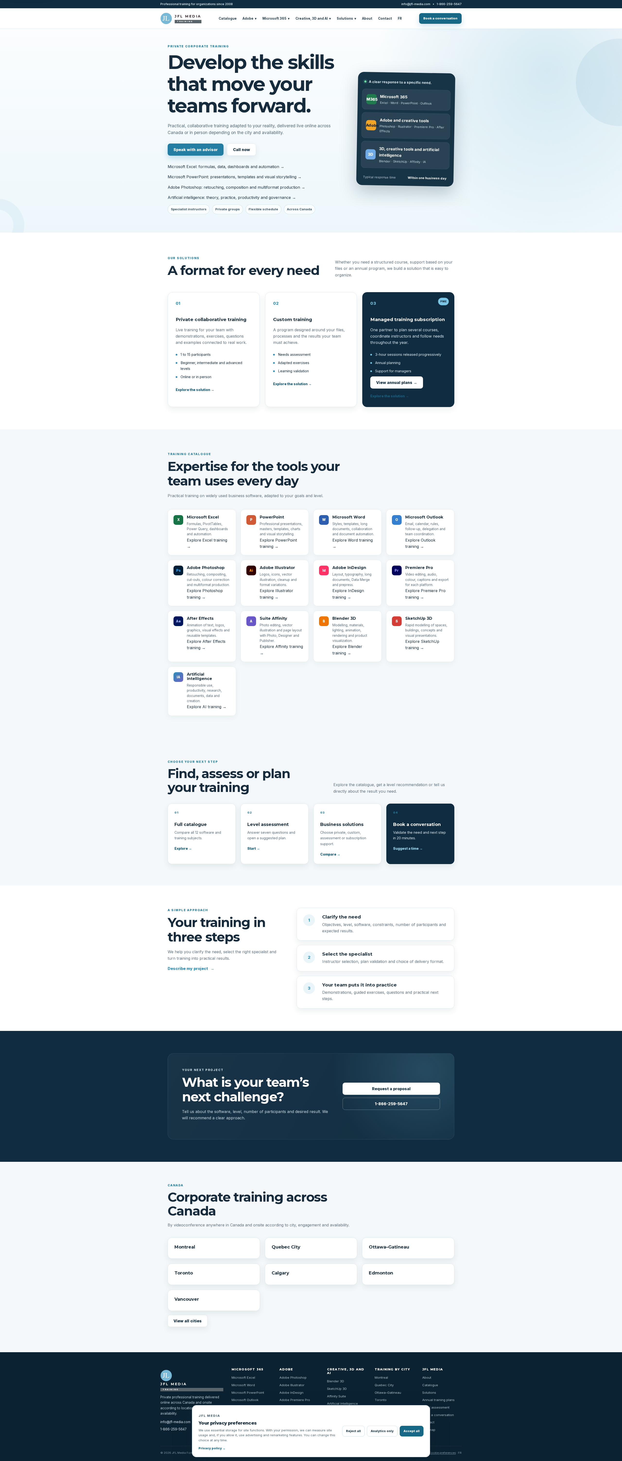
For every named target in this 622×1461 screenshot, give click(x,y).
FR (400, 18)
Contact (385, 18)
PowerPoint (409, 103)
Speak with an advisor (195, 149)
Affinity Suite (336, 1396)
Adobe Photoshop (293, 1377)
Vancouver (186, 1299)
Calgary (280, 1273)
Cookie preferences (442, 1452)
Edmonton (381, 1273)
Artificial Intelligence (342, 1403)
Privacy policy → (212, 1448)
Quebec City (286, 1247)
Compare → (330, 854)
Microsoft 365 (276, 18)
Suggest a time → (408, 848)
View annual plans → (396, 382)
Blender (384, 161)
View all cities (187, 1320)
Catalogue (228, 18)
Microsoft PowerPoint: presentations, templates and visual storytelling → (235, 176)
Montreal (184, 1247)
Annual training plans (438, 1400)
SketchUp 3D (337, 1389)
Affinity (415, 162)
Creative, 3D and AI (313, 18)
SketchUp (400, 161)
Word (394, 103)
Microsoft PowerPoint (248, 1392)
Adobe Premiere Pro (294, 1400)
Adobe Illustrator (291, 1385)
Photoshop (387, 126)
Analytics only (382, 1431)
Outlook (426, 103)
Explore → (183, 848)
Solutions (346, 18)
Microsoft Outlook (245, 1400)
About (367, 18)
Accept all (412, 1431)
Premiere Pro (424, 127)
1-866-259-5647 (449, 4)
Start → (253, 848)
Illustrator (405, 126)
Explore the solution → (195, 390)
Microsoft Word (243, 1385)
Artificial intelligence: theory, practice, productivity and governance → (232, 197)
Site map (428, 1430)
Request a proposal (391, 1088)
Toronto (183, 1273)
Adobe (249, 18)
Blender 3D (335, 1381)
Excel (384, 102)
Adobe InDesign (291, 1392)
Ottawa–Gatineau (389, 1247)
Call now (241, 149)
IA (424, 161)
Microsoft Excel (243, 1377)
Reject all (353, 1431)
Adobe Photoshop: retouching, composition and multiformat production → (236, 187)
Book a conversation (440, 18)
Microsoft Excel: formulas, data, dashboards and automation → (226, 166)
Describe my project (191, 968)
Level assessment (435, 1407)
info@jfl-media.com (415, 4)
